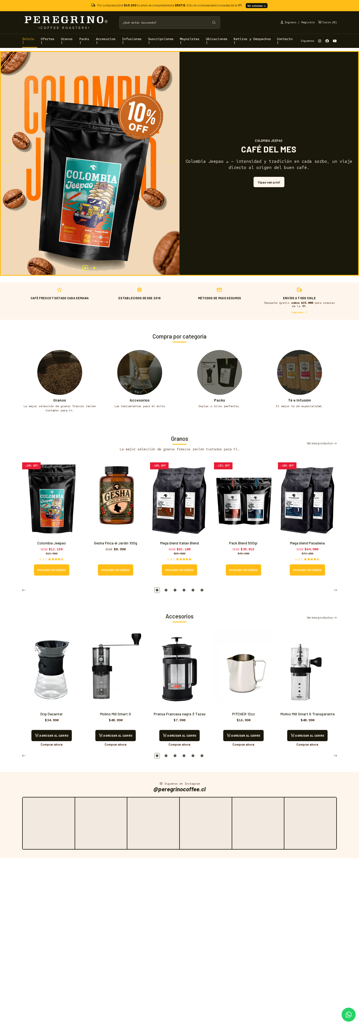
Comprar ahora (52, 744)
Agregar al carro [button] (53, 735)
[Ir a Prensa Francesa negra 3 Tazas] (179, 669)
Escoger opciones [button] (51, 570)
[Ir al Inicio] (65, 22)
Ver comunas (255, 5)
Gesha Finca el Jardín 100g (115, 543)
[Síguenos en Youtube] (335, 41)
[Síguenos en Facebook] (327, 41)
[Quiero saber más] (90, 163)
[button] (85, 268)
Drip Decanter (51, 714)
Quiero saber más (269, 180)
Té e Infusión (299, 400)
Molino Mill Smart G (115, 714)
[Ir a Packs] (219, 372)
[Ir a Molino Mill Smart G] (115, 669)
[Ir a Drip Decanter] (51, 669)
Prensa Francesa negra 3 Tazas (180, 714)
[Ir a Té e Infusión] (299, 372)
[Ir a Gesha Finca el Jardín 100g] (115, 498)
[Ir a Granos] (59, 372)
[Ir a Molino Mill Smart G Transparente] (307, 669)
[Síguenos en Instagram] (319, 41)
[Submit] (214, 22)
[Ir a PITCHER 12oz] (243, 669)
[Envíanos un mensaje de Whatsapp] (349, 1015)
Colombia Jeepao (51, 543)
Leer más (297, 312)
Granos (59, 400)
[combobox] (169, 22)
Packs (219, 400)
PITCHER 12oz (243, 714)
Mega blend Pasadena (307, 543)
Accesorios (139, 400)
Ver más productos (320, 443)
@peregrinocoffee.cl (179, 788)
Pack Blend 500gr (243, 543)
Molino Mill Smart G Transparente (307, 714)
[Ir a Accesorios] (139, 372)
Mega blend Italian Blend (179, 543)
